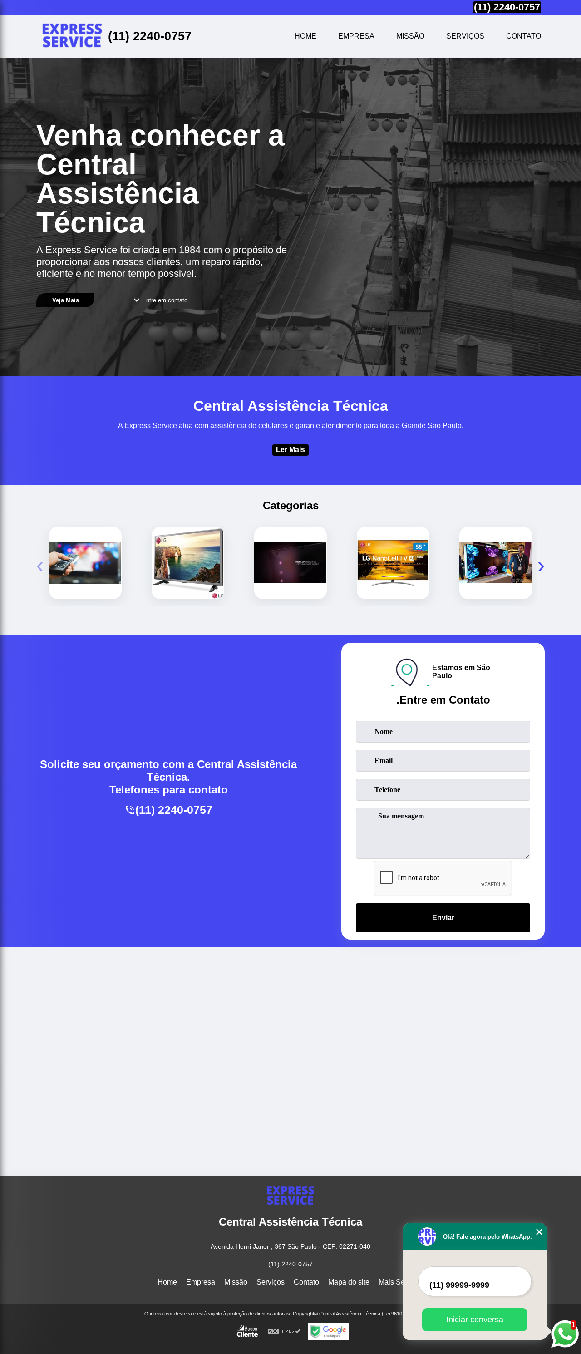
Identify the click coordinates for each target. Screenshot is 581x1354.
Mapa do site (348, 1282)
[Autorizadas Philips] (495, 563)
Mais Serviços (401, 1282)
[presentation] (40, 564)
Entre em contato (164, 300)
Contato (523, 36)
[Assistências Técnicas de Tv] (393, 563)
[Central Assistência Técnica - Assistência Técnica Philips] (72, 36)
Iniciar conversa (474, 1319)
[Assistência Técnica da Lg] (85, 563)
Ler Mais (290, 449)
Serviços (465, 36)
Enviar (443, 917)
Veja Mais (65, 300)
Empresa (356, 36)
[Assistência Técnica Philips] (290, 563)
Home (305, 36)
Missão (410, 36)
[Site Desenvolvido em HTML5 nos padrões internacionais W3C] (284, 1331)
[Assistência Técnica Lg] (188, 563)
